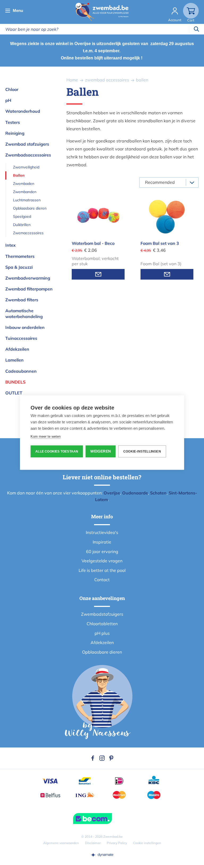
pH (8, 100)
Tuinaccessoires (21, 338)
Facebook (92, 758)
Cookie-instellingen (142, 451)
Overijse (112, 492)
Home (72, 79)
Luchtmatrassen (27, 200)
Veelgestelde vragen (102, 560)
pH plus (102, 633)
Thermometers (20, 256)
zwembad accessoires (107, 79)
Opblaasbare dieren (29, 208)
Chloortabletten (102, 623)
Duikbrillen (22, 224)
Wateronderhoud (22, 111)
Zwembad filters (21, 299)
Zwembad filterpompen (29, 289)
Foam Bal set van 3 (160, 243)
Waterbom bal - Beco (93, 243)
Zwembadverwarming (27, 278)
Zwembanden (24, 191)
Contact (102, 579)
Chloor (11, 89)
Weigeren (100, 451)
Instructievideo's (102, 532)
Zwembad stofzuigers (27, 144)
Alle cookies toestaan (56, 451)
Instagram (102, 758)
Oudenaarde (135, 492)
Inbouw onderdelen (25, 327)
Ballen (18, 175)
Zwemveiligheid (26, 167)
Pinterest (111, 758)
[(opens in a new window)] (102, 854)
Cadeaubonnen (21, 371)
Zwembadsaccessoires (28, 155)
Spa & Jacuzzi (19, 267)
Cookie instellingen (147, 843)
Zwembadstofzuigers (102, 614)
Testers (12, 122)
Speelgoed (22, 216)
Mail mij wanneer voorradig (98, 274)
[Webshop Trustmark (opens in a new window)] (102, 819)
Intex (10, 245)
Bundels (15, 382)
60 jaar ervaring (102, 551)
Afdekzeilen (17, 349)
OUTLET (13, 392)
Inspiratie (102, 542)
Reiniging (14, 133)
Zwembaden (23, 183)
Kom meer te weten (46, 436)
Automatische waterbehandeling (24, 313)
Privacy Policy (117, 843)
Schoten (158, 492)
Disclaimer (93, 843)
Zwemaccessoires (28, 233)
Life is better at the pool (102, 570)
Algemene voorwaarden (61, 843)
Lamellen (14, 360)
